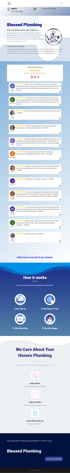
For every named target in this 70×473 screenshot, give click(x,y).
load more (35, 248)
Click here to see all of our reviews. (35, 257)
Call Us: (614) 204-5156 (54, 459)
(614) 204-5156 (17, 11)
